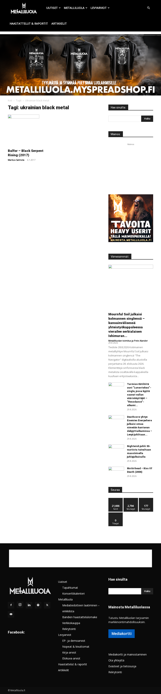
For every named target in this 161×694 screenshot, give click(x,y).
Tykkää (116, 499)
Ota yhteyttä (116, 660)
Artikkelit (59, 23)
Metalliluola (74, 8)
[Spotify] (38, 605)
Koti (10, 100)
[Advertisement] (130, 166)
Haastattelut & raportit (29, 23)
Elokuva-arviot (71, 658)
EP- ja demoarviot (73, 641)
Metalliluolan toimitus (119, 340)
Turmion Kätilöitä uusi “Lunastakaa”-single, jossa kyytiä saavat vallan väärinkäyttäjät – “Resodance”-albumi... (139, 395)
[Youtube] (11, 614)
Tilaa (116, 513)
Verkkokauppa (71, 623)
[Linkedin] (29, 605)
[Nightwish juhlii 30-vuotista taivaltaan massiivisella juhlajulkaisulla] (116, 449)
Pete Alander (141, 340)
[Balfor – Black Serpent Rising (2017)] (30, 130)
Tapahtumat (70, 587)
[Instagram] (20, 605)
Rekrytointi (69, 629)
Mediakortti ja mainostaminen (127, 654)
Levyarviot (99, 8)
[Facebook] (11, 605)
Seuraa (131, 499)
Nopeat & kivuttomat (75, 646)
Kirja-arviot (69, 652)
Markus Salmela (16, 159)
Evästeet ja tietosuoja (122, 666)
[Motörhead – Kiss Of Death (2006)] (116, 472)
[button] (148, 8)
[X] (47, 605)
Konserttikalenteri (73, 593)
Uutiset (52, 8)
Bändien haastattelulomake (79, 617)
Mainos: (116, 134)
